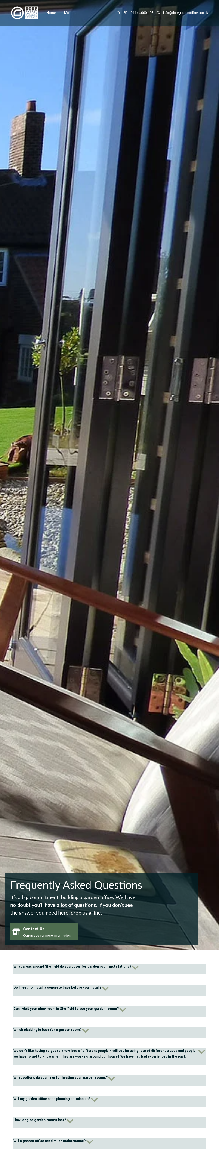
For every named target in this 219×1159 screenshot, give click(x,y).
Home (51, 13)
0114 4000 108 (142, 13)
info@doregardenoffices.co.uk (185, 13)
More (68, 13)
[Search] (118, 13)
